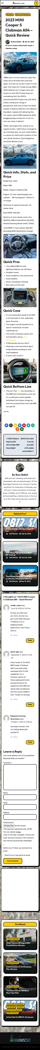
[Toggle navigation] (2, 3)
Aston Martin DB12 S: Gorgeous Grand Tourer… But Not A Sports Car (20, 528)
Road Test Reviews (22, 14)
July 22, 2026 (26, 534)
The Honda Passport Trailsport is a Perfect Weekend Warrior (19, 577)
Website (6, 813)
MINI (18, 391)
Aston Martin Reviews (15, 1004)
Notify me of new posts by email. (17, 855)
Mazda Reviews (13, 963)
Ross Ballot (21, 474)
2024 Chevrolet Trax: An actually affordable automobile (27, 445)
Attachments (8, 823)
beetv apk (14, 652)
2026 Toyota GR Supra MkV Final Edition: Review (18, 944)
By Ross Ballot (15, 42)
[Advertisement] (20, 890)
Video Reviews (12, 1013)
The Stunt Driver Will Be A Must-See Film (17, 991)
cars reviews (13, 45)
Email (5, 803)
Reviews (9, 14)
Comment (7, 763)
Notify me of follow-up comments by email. (17, 849)
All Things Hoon (13, 986)
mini (20, 45)
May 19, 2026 (26, 581)
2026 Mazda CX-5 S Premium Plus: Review (18, 968)
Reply (30, 640)
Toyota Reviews (13, 939)
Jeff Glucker (13, 534)
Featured (10, 1007)
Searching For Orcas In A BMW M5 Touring (19, 553)
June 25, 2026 (26, 557)
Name (5, 793)
